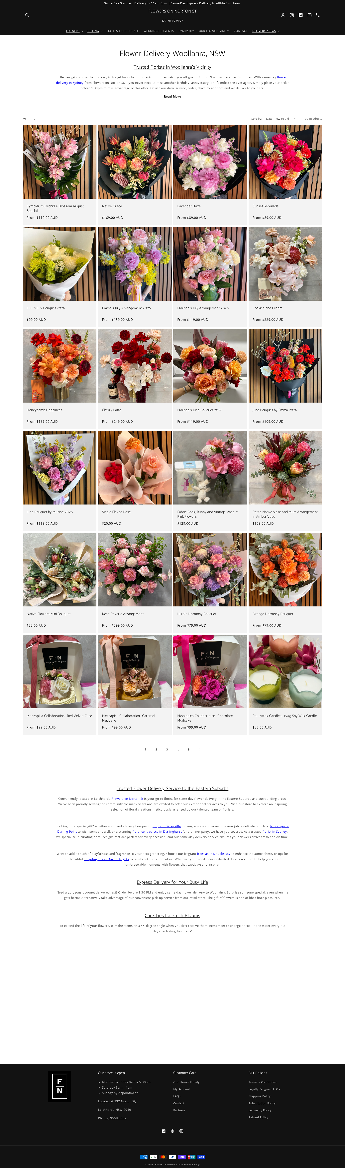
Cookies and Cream (267, 308)
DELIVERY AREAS (264, 31)
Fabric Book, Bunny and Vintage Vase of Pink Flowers (208, 514)
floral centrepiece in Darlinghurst (157, 831)
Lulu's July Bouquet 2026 (46, 308)
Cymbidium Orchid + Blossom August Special (55, 208)
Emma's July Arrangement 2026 (126, 308)
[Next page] (199, 749)
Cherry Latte (111, 410)
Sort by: (256, 118)
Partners (179, 1110)
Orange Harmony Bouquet (273, 614)
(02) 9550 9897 (172, 21)
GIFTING (93, 31)
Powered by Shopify (189, 1164)
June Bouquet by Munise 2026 (50, 512)
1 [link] (146, 749)
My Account (181, 1089)
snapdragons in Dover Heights (106, 859)
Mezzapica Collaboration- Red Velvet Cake (59, 716)
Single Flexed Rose (116, 512)
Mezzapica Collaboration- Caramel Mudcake (128, 718)
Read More (172, 96)
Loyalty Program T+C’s (264, 1089)
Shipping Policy (260, 1096)
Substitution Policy (262, 1103)
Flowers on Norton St (127, 799)
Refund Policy (258, 1117)
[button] (74, 31)
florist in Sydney (275, 831)
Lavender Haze (189, 206)
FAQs (176, 1096)
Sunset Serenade (266, 206)
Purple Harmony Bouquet (196, 614)
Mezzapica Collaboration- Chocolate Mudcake (205, 718)
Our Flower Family (186, 1082)
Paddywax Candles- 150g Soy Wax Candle (285, 716)
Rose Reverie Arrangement (123, 614)
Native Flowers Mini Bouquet (48, 614)
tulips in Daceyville (167, 826)
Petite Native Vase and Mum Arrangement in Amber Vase (285, 514)
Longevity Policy (260, 1110)
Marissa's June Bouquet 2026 (199, 410)
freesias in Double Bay (213, 854)
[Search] (27, 15)
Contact (178, 1103)
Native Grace (112, 206)
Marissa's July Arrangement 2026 (203, 308)
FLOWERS (72, 31)
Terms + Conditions (263, 1082)
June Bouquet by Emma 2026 (275, 410)
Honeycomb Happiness (44, 410)
